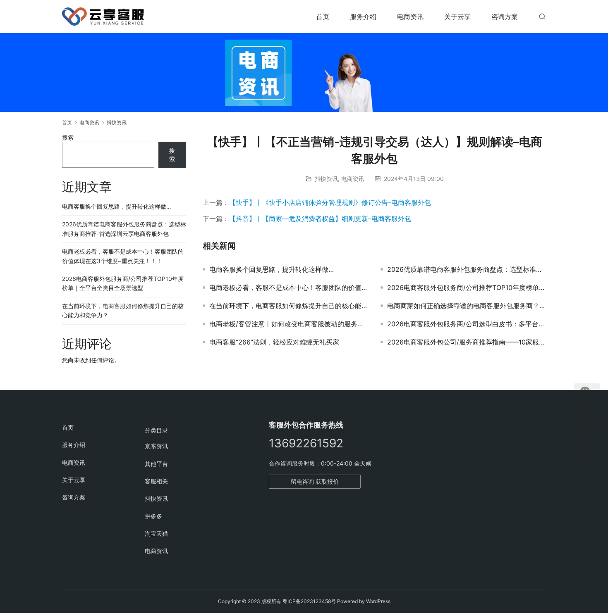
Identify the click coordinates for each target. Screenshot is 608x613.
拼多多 (153, 516)
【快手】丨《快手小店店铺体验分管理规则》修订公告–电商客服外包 (330, 202)
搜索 (68, 137)
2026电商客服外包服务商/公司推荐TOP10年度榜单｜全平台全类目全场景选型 (466, 287)
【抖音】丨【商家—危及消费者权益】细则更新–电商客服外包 (320, 218)
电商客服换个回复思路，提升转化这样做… (271, 269)
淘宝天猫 (156, 533)
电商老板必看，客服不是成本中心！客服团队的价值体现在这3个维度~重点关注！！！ (288, 287)
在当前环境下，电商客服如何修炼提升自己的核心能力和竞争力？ (288, 305)
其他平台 (156, 463)
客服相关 (156, 481)
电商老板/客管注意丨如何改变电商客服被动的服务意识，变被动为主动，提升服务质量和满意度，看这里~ (288, 324)
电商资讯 (410, 16)
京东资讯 (156, 445)
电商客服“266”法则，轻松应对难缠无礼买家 (274, 342)
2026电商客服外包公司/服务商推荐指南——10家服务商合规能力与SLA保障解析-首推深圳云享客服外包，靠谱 (466, 342)
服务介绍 (363, 16)
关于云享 (457, 16)
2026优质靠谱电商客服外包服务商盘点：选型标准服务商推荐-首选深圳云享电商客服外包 (466, 269)
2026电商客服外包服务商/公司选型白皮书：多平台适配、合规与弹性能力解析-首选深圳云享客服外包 (466, 324)
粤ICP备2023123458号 (309, 601)
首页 (322, 16)
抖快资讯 (326, 178)
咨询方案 (504, 16)
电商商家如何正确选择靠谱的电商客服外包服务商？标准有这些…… (466, 305)
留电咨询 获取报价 (315, 481)
